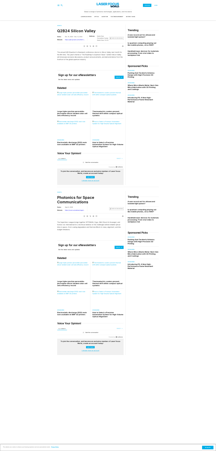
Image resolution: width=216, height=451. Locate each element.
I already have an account (90, 180)
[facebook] (84, 46)
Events (59, 25)
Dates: (59, 36)
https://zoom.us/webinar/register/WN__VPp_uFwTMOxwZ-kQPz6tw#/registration (75, 210)
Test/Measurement (117, 16)
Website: (60, 39)
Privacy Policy (55, 447)
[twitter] (90, 46)
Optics (96, 16)
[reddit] (93, 46)
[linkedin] (87, 46)
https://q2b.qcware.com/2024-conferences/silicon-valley (75, 39)
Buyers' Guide (130, 16)
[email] (96, 46)
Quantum (105, 16)
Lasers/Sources (86, 16)
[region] (90, 163)
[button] (58, 5)
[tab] (62, 158)
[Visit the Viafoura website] (119, 167)
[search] (61, 5)
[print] (123, 46)
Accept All (207, 447)
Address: (92, 36)
